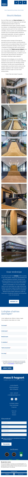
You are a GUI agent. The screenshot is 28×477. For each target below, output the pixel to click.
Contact (14, 414)
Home (5, 10)
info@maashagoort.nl (14, 395)
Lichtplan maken (14, 403)
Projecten (14, 407)
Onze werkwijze (14, 405)
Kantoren (15, 10)
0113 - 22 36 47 (14, 393)
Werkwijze (14, 301)
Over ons (14, 411)
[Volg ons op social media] (12, 399)
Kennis (14, 413)
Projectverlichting (10, 10)
